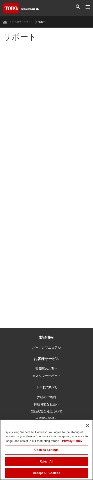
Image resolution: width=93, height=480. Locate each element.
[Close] (88, 425)
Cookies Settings (46, 450)
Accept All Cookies (46, 473)
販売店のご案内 (46, 368)
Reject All (46, 461)
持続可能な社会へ (46, 404)
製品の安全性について (46, 411)
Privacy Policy (72, 441)
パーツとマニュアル (46, 347)
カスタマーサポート (22, 22)
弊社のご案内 (46, 397)
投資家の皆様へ (46, 418)
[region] (46, 449)
